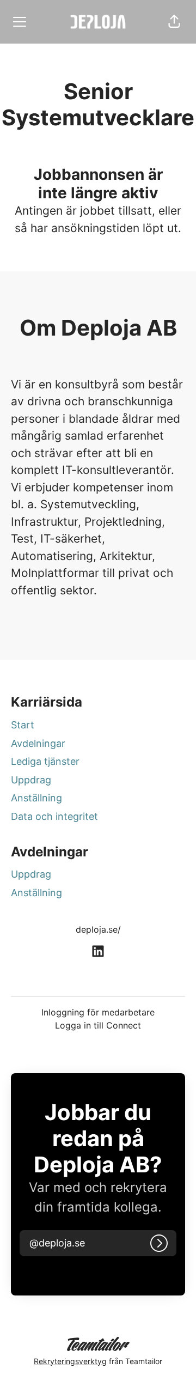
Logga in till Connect (98, 1025)
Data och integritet (54, 816)
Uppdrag (31, 780)
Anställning (36, 798)
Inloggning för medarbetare (98, 1012)
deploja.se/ (98, 929)
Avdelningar (38, 743)
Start (22, 725)
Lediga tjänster (45, 761)
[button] (174, 22)
